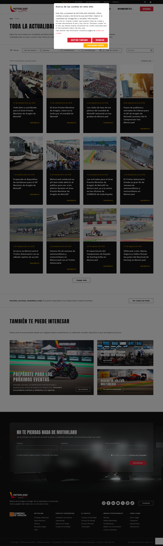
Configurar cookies (95, 45)
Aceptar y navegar (79, 40)
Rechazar (100, 40)
